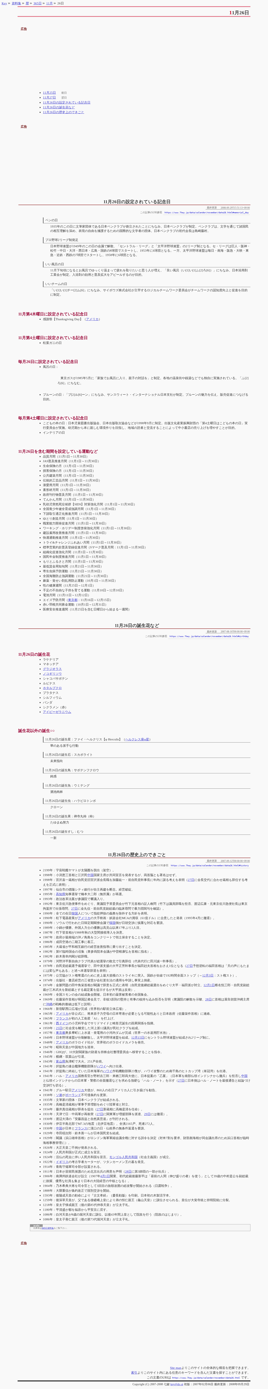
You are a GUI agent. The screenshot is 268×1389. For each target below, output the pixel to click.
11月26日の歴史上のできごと (63, 112)
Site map (175, 1367)
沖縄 (49, 1004)
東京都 (72, 600)
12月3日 (208, 975)
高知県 (60, 894)
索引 (134, 1372)
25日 (59, 1028)
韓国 (75, 913)
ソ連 (59, 1095)
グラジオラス (52, 669)
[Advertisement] (134, 61)
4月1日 (105, 1176)
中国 (90, 875)
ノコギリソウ (52, 673)
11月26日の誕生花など (59, 107)
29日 (147, 1114)
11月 (49, 3)
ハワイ (101, 1066)
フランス (62, 1018)
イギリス (62, 1162)
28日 (208, 999)
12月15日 (137, 1037)
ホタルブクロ (52, 688)
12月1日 (209, 985)
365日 (38, 3)
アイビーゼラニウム (57, 712)
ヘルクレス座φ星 (137, 739)
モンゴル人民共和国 (123, 1157)
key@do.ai (176, 1384)
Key (4, 3)
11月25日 (49, 92)
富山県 (60, 1061)
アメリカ (92, 319)
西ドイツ (62, 1023)
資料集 (16, 3)
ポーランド (73, 1095)
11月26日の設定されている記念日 (66, 102)
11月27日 (49, 97)
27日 (191, 880)
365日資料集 (48, 1228)
